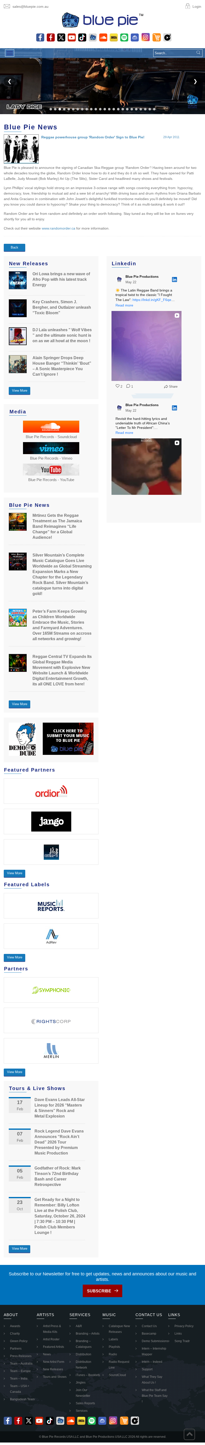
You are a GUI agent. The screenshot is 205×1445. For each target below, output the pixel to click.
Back (14, 247)
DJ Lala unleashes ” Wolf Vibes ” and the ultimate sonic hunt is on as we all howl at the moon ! (62, 335)
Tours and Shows (54, 1377)
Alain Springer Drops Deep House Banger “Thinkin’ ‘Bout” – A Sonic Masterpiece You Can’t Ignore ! (61, 366)
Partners (16, 1348)
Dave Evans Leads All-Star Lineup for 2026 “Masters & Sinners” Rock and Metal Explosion (59, 1108)
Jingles (81, 1382)
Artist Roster (51, 1339)
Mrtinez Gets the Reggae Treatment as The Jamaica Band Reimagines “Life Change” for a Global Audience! (57, 526)
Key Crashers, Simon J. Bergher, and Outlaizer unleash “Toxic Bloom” (61, 307)
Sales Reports (85, 1403)
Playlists (114, 1347)
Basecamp (149, 1333)
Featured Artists (53, 1347)
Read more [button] (124, 305)
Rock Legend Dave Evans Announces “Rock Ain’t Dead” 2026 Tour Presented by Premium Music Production (59, 1142)
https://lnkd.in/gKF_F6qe (151, 300)
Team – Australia (21, 1363)
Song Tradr (182, 1341)
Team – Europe (20, 1371)
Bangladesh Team (22, 1399)
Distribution (83, 1354)
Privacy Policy (184, 1326)
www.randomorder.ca (58, 228)
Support (147, 1369)
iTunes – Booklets (88, 1375)
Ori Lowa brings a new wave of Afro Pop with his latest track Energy (61, 279)
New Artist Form (53, 1362)
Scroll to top (189, 1434)
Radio (113, 1354)
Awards (15, 1326)
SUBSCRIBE (99, 1291)
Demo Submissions (155, 1341)
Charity (15, 1333)
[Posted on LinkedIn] (175, 280)
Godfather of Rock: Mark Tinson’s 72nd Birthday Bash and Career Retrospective (57, 1176)
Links (178, 1333)
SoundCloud (117, 1375)
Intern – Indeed (152, 1362)
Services (82, 1411)
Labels (113, 1339)
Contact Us (149, 1326)
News (47, 1354)
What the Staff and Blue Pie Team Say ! (155, 1395)
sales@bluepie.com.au (30, 6)
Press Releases (21, 1356)
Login (196, 6)
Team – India (19, 1378)
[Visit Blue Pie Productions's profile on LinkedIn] (120, 280)
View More (19, 390)
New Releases (53, 1369)
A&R (79, 1326)
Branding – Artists (88, 1333)
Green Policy (19, 1341)
